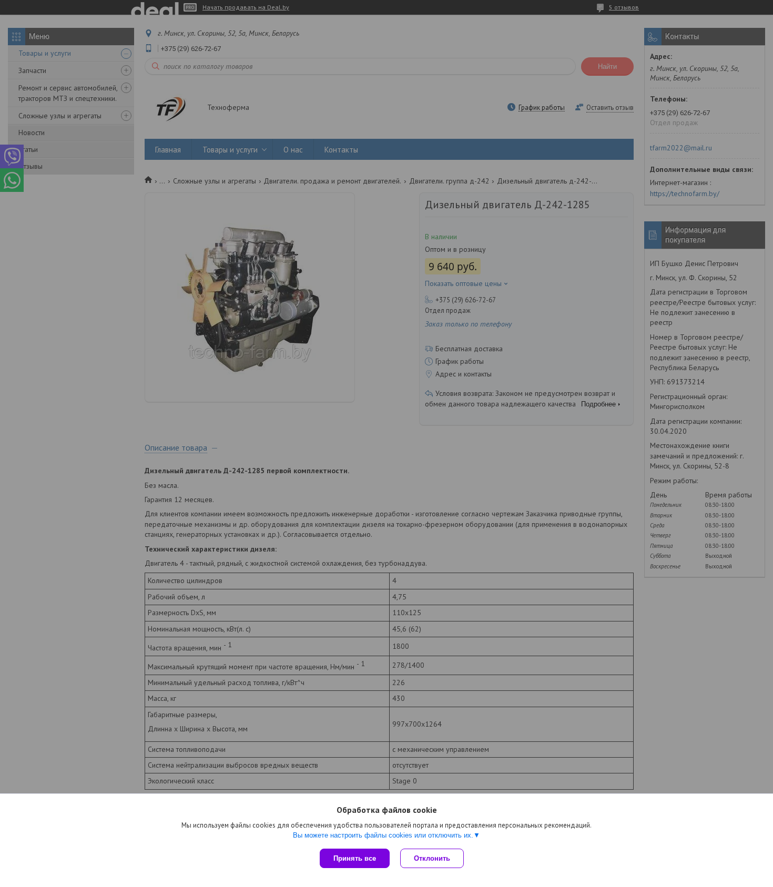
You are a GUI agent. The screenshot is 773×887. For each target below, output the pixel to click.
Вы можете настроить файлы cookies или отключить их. (383, 835)
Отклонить (432, 858)
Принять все (354, 858)
